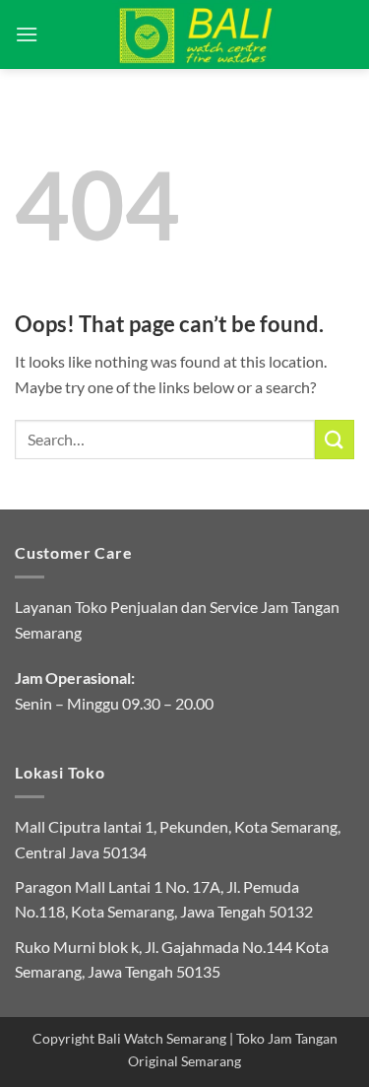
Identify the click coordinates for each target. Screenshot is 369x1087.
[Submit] (334, 439)
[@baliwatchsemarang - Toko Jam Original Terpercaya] (196, 34)
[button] (26, 34)
